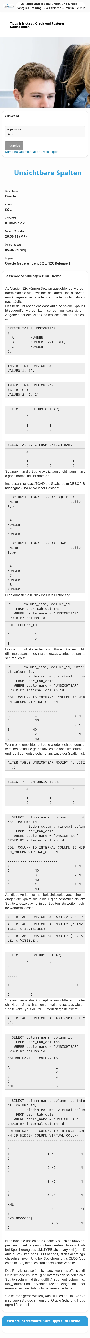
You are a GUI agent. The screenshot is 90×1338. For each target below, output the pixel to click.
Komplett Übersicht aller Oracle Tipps (31, 152)
